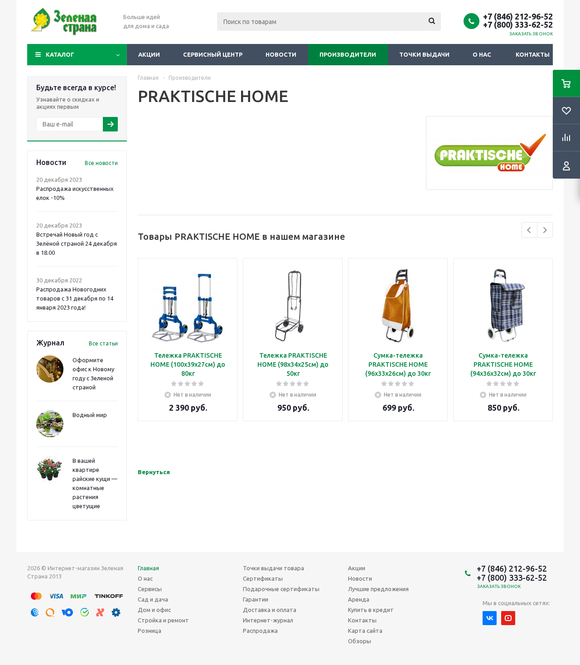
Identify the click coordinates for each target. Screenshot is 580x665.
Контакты (533, 54)
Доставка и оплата (269, 610)
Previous (529, 230)
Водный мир (89, 415)
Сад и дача (153, 599)
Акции (149, 54)
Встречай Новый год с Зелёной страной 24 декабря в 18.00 (76, 243)
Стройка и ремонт (163, 620)
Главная (148, 568)
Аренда (358, 599)
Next (544, 230)
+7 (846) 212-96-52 (518, 16)
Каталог (60, 54)
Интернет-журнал (268, 620)
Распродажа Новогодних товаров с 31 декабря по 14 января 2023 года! (74, 298)
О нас (482, 54)
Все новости (101, 163)
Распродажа (260, 630)
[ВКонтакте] (490, 618)
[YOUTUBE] (508, 618)
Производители (347, 54)
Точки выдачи (424, 54)
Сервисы (150, 589)
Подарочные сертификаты (281, 589)
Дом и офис (154, 610)
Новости (281, 54)
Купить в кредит (371, 610)
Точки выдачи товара (273, 568)
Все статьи (103, 343)
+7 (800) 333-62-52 (518, 24)
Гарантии (255, 599)
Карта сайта (365, 630)
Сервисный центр (212, 54)
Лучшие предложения (378, 589)
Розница (149, 630)
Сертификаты (263, 578)
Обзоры (359, 641)
